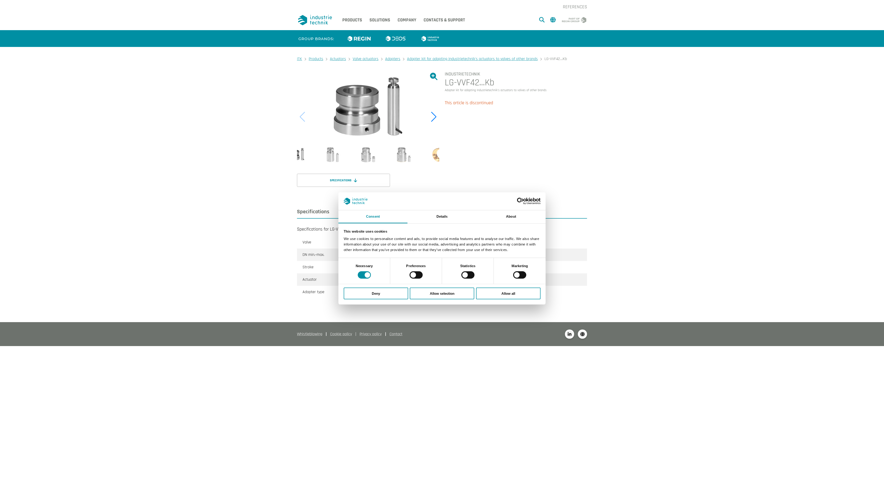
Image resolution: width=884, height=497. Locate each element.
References (575, 7)
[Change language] (582, 334)
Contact (396, 334)
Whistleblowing (309, 334)
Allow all (508, 293)
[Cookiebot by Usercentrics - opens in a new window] (520, 201)
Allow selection (442, 293)
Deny (376, 293)
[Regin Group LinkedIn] (569, 334)
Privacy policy (371, 334)
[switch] (416, 275)
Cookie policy (341, 334)
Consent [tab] (373, 216)
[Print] (583, 75)
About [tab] (511, 216)
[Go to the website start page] (316, 20)
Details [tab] (442, 216)
